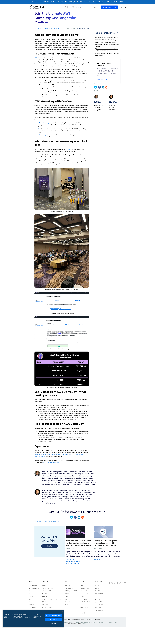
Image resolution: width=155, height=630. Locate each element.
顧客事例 (44, 585)
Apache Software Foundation (75, 623)
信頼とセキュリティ (100, 607)
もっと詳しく (99, 2)
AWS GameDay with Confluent (106, 42)
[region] (33, 618)
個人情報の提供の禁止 (73, 619)
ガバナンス (32, 602)
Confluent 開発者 (84, 588)
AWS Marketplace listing (51, 462)
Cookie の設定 (97, 619)
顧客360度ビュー (46, 604)
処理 (30, 599)
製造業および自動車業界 (71, 591)
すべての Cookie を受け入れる (53, 615)
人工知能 (44, 593)
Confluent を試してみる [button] (109, 7)
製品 (30, 581)
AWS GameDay (39, 58)
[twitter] (95, 87)
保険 (66, 599)
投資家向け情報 (99, 593)
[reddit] (106, 87)
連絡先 (97, 588)
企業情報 (97, 585)
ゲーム (66, 604)
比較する (82, 613)
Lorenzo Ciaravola (113, 101)
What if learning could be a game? (107, 37)
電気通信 (67, 593)
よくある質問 (98, 602)
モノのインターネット (47, 607)
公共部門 (67, 596)
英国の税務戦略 (99, 610)
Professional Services (85, 602)
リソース (83, 581)
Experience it (100, 56)
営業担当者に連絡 (119, 2)
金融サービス (68, 585)
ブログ (97, 596)
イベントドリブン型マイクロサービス (51, 599)
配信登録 (49, 546)
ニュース (97, 599)
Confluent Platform (34, 588)
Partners (56, 28)
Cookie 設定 (54, 623)
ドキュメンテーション (86, 591)
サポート (82, 596)
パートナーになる (99, 604)
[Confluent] (38, 7)
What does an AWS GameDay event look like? (107, 45)
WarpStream (32, 591)
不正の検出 (45, 602)
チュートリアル (84, 593)
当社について (99, 581)
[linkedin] (103, 87)
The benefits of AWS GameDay (106, 40)
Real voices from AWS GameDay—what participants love (107, 50)
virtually (69, 149)
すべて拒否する (53, 619)
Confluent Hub (32, 607)
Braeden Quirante (97, 101)
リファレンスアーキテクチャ (49, 588)
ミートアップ (83, 610)
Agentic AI (44, 596)
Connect (31, 596)
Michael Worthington (74, 561)
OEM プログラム (84, 607)
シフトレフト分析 (46, 591)
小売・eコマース (69, 588)
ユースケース (46, 581)
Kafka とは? (83, 585)
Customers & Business (42, 28)
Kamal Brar (98, 559)
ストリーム (32, 593)
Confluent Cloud (33, 585)
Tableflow (31, 604)
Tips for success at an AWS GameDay (108, 53)
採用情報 (97, 591)
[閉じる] (62, 611)
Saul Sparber (71, 559)
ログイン (109, 2)
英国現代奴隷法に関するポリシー (85, 619)
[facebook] (99, 87)
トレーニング (83, 599)
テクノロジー (68, 602)
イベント (82, 604)
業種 (66, 581)
